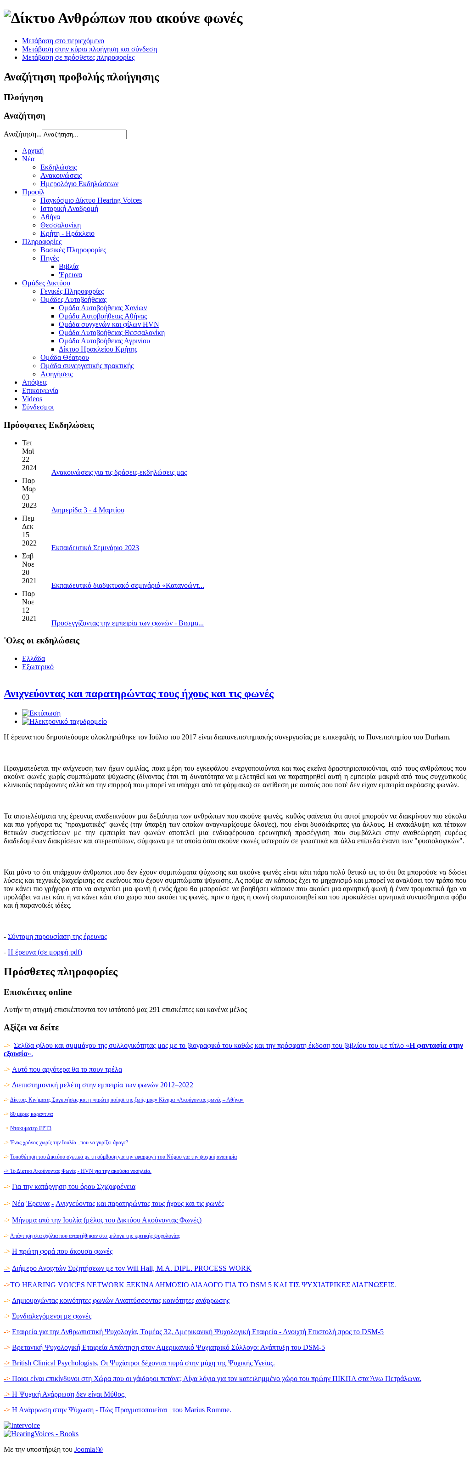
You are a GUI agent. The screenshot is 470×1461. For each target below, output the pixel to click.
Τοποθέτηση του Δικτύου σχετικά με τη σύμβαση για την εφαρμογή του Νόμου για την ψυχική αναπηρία (123, 1157)
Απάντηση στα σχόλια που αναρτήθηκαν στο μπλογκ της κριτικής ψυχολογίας (95, 1236)
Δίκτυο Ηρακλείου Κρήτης (98, 349)
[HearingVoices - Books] (41, 1434)
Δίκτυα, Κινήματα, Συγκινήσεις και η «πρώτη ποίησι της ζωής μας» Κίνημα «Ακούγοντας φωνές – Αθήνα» (127, 1100)
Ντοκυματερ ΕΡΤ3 (30, 1128)
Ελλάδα (33, 658)
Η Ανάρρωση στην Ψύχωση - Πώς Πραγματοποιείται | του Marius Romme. (117, 1410)
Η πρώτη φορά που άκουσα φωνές (62, 1251)
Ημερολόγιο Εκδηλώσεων (79, 184)
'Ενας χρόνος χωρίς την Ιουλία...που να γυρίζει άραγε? (69, 1142)
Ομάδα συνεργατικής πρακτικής (87, 366)
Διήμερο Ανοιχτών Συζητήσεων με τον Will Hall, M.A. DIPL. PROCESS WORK (132, 1268)
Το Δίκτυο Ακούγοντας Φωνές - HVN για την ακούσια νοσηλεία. (77, 1171)
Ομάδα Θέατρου (64, 357)
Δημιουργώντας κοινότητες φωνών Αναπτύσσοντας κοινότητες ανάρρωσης (120, 1300)
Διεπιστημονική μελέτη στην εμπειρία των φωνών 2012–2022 (102, 1085)
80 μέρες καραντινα (31, 1114)
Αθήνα (50, 217)
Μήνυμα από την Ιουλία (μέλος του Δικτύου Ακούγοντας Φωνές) (106, 1220)
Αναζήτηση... (23, 134)
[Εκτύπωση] (41, 713)
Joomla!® (88, 1449)
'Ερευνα (70, 275)
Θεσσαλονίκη (60, 225)
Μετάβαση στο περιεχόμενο (63, 41)
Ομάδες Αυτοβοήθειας (73, 299)
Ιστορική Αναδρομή (69, 208)
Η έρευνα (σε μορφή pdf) (45, 952)
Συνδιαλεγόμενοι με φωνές (51, 1316)
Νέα (18, 1203)
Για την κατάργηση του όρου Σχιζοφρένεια (73, 1186)
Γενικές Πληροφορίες (72, 291)
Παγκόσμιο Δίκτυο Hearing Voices (91, 200)
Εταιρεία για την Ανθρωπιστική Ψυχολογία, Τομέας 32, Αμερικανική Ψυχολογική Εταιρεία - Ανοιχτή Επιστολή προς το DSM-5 (198, 1332)
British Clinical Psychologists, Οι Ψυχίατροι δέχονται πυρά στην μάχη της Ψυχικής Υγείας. (139, 1363)
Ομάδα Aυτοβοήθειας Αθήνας (103, 316)
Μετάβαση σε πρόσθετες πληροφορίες (78, 57)
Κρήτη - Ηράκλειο (67, 233)
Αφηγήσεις (56, 374)
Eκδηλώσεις (58, 167)
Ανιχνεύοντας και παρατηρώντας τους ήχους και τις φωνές (139, 693)
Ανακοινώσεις (61, 175)
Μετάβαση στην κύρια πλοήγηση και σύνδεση (89, 49)
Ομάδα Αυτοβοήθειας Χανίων (103, 308)
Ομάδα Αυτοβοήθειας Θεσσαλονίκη (112, 332)
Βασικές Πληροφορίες (73, 250)
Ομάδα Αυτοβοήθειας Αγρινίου (104, 341)
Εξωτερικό (38, 667)
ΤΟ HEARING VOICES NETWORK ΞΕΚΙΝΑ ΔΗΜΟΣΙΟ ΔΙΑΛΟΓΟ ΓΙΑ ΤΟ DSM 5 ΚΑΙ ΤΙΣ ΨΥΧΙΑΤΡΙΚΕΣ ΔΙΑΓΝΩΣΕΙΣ (202, 1285)
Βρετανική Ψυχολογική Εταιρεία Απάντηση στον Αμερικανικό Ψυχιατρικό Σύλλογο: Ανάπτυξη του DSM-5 (168, 1347)
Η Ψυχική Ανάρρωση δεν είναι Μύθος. (65, 1394)
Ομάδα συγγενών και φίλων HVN (109, 324)
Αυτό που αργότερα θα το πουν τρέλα (67, 1069)
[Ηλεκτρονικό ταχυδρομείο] (64, 721)
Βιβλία (68, 266)
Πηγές (49, 258)
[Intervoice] (22, 1425)
